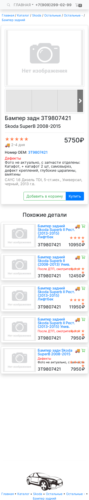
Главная (8, 15)
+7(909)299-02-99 (53, 5)
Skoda (36, 15)
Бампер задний (13, 20)
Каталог (23, 15)
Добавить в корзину (44, 196)
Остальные (52, 15)
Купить (75, 196)
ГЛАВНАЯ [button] (22, 5)
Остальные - (74, 15)
